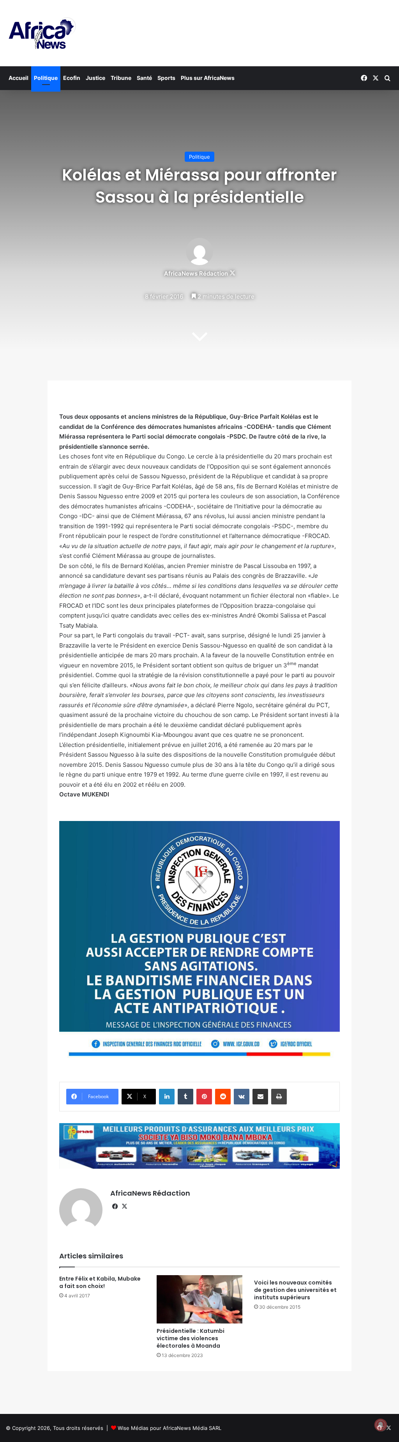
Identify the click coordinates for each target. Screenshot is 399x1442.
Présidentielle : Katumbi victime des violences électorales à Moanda (190, 1338)
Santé (144, 77)
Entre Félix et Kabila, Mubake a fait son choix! (100, 1282)
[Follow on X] (232, 273)
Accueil (18, 77)
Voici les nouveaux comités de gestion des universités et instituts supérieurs (295, 1290)
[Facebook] (115, 1206)
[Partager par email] (260, 1096)
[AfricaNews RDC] (41, 33)
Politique (46, 77)
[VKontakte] (241, 1096)
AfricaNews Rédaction (196, 273)
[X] (124, 1206)
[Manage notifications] (380, 1425)
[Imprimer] (279, 1096)
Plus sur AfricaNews (208, 77)
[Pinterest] (204, 1096)
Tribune (121, 77)
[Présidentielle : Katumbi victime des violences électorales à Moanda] (199, 1299)
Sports (166, 77)
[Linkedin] (167, 1096)
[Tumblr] (185, 1096)
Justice (95, 77)
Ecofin (71, 77)
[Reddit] (223, 1096)
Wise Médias (133, 1428)
